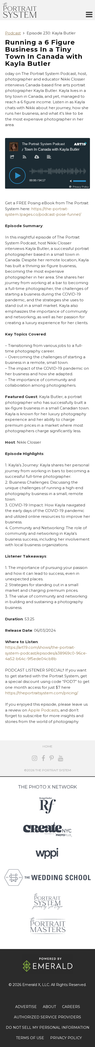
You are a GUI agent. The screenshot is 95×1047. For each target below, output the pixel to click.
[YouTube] (60, 758)
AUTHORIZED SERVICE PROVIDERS (47, 1017)
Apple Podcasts (43, 710)
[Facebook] (43, 758)
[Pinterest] (51, 758)
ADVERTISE (26, 1006)
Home (47, 746)
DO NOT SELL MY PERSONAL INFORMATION (47, 1027)
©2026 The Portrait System (47, 770)
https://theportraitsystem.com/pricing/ (41, 692)
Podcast (13, 33)
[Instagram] (34, 758)
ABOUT (49, 1006)
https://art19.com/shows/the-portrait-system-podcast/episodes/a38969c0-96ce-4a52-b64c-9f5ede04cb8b (46, 653)
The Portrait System (19, 10)
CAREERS (71, 1006)
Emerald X (31, 984)
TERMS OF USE (30, 1038)
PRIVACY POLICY (66, 1038)
